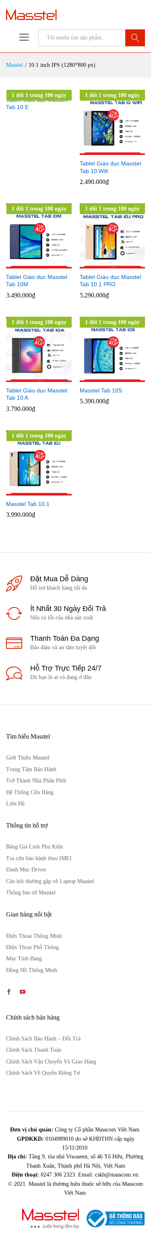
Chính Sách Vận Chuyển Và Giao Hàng (51, 1062)
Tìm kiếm (135, 37)
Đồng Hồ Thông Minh (31, 970)
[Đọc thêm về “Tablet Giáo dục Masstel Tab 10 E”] (37, 86)
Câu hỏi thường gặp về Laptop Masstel (50, 881)
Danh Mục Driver (26, 870)
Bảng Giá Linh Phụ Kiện (34, 847)
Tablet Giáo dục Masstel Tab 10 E (36, 103)
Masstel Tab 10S (101, 390)
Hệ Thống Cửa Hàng (30, 792)
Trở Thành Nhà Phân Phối (36, 781)
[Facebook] (9, 992)
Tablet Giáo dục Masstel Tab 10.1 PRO (110, 280)
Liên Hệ (15, 804)
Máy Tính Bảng (24, 959)
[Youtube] (22, 992)
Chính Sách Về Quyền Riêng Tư (43, 1073)
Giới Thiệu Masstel (28, 758)
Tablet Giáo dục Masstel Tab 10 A (36, 394)
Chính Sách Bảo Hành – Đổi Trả (43, 1039)
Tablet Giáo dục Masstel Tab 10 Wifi (110, 167)
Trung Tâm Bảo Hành (31, 769)
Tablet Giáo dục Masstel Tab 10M (36, 280)
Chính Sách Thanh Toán (33, 1050)
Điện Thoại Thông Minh (34, 936)
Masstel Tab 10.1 (28, 504)
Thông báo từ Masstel (31, 893)
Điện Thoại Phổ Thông (32, 947)
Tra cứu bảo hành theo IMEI (39, 858)
